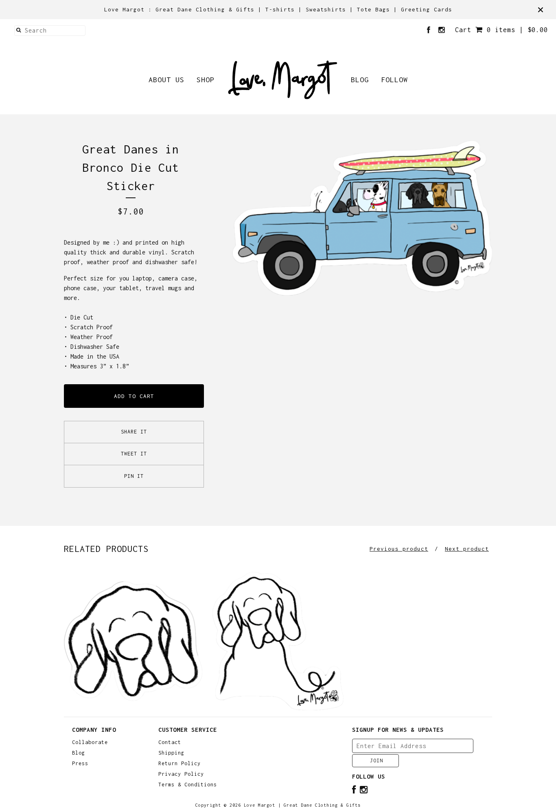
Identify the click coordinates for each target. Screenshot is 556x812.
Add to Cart (134, 396)
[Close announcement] (540, 10)
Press (80, 763)
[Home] (283, 79)
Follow (394, 79)
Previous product (399, 548)
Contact (169, 742)
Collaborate (90, 742)
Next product (467, 548)
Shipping (171, 753)
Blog (360, 79)
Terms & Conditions (187, 785)
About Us (166, 79)
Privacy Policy (181, 774)
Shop (206, 79)
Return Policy (179, 763)
